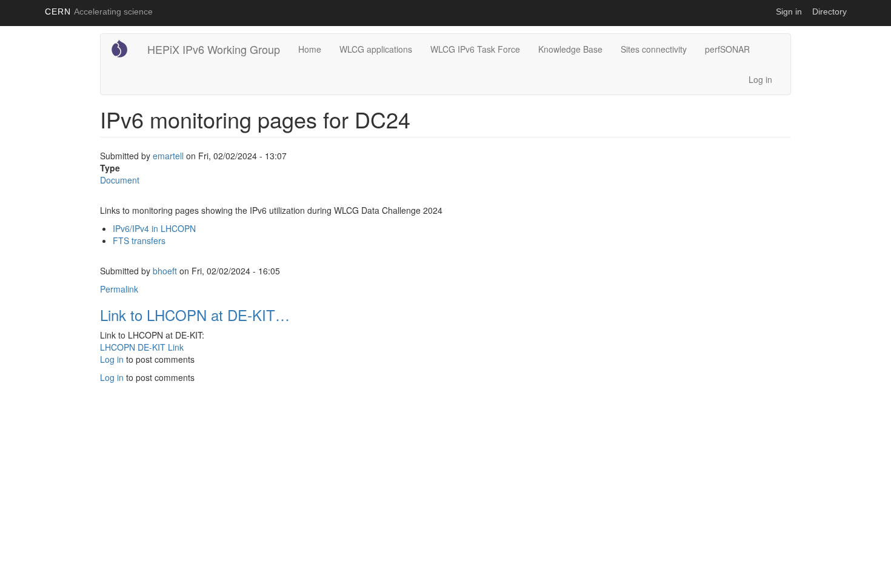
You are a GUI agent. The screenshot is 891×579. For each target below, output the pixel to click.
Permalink (119, 289)
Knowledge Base (570, 49)
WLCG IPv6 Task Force (475, 49)
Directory (829, 11)
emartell (168, 156)
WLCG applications (375, 49)
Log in (760, 79)
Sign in (789, 11)
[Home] (124, 48)
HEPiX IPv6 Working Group (213, 49)
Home (309, 49)
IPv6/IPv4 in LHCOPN (154, 228)
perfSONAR (727, 49)
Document (119, 180)
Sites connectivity (654, 49)
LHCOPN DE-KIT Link (142, 347)
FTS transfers (139, 240)
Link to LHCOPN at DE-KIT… (195, 314)
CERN (99, 11)
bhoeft (165, 271)
